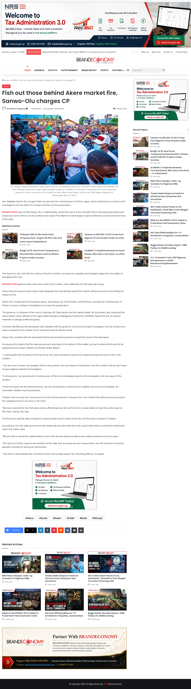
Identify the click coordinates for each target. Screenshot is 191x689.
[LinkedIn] (40, 530)
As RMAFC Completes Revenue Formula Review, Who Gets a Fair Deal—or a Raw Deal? (104, 254)
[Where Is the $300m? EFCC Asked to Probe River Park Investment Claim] (21, 599)
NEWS (28, 70)
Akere (30, 518)
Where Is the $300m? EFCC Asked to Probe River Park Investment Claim (20, 614)
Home (7, 80)
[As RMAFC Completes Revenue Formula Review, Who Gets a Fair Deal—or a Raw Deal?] (74, 254)
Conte (44, 518)
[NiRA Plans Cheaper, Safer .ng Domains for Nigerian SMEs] (21, 562)
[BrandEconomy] (95, 60)
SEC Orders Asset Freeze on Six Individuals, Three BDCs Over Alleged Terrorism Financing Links (106, 578)
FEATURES (117, 70)
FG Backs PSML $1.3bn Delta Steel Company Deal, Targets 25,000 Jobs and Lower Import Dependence (87, 52)
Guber (57, 518)
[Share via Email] (74, 530)
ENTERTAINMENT (69, 70)
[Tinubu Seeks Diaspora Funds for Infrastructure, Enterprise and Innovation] (64, 562)
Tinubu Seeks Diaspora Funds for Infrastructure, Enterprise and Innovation (62, 578)
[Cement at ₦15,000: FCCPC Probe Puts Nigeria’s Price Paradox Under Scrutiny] (74, 238)
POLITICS (52, 70)
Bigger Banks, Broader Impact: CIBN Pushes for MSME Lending (106, 614)
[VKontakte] (67, 530)
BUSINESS (39, 70)
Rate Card (156, 52)
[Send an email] (27, 109)
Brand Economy (115, 684)
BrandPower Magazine (16, 109)
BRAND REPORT (89, 70)
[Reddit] (61, 530)
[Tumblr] (47, 530)
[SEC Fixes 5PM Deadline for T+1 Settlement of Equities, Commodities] (64, 599)
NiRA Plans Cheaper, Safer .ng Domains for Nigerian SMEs (17, 577)
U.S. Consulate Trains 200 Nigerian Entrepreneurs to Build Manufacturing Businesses (168, 260)
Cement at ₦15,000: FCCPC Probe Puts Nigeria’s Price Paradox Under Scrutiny (168, 140)
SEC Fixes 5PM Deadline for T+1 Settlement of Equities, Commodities (64, 614)
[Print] (81, 530)
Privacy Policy (182, 52)
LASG (71, 518)
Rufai (84, 518)
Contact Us (168, 52)
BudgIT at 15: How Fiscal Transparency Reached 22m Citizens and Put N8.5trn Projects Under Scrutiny (39, 254)
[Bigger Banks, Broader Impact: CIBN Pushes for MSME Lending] (107, 599)
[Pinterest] (54, 530)
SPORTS (104, 70)
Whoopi (98, 518)
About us (145, 52)
